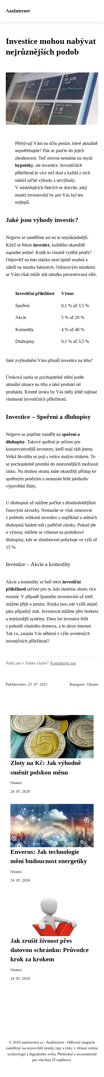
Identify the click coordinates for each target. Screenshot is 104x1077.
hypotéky (24, 165)
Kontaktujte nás (63, 663)
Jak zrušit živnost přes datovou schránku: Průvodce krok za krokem (49, 950)
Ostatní (92, 684)
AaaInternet (18, 10)
